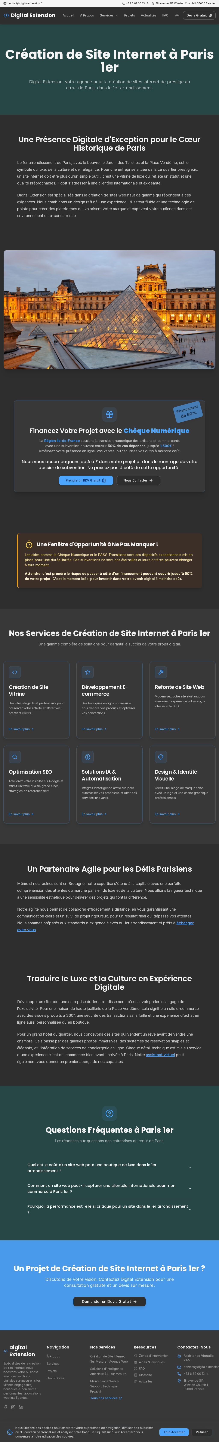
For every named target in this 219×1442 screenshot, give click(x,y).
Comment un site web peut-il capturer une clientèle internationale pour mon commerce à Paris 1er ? (101, 1188)
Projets (129, 15)
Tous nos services (104, 1398)
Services (107, 15)
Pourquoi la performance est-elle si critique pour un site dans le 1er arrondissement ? (107, 1209)
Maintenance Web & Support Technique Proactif (104, 1386)
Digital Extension (33, 15)
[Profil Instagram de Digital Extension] (13, 1407)
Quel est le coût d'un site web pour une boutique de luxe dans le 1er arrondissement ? (92, 1167)
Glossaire (145, 1375)
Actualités (148, 15)
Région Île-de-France (62, 441)
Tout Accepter (174, 1432)
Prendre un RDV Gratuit (83, 480)
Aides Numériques (152, 1362)
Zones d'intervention (154, 1355)
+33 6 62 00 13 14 (196, 1373)
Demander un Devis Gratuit (106, 1301)
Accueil (68, 15)
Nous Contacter (135, 480)
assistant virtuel (160, 1055)
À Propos (87, 15)
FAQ (165, 15)
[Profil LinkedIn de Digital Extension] (21, 1407)
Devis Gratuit (197, 15)
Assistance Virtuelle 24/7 (199, 1358)
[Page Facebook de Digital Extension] (5, 1407)
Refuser (202, 1432)
